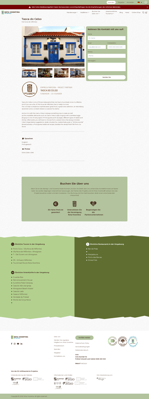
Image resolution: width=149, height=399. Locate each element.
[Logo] (11, 12)
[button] (140, 2)
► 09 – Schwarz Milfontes (21, 260)
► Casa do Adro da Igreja (21, 286)
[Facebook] (11, 344)
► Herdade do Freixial (20, 297)
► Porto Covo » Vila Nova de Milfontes (26, 249)
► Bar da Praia (92, 249)
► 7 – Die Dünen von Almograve (24, 254)
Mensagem (92, 60)
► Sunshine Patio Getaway (22, 283)
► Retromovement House (21, 280)
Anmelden (130, 2)
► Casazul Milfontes (19, 294)
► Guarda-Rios (17, 277)
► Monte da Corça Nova (21, 300)
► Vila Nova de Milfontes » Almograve (26, 252)
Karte (127, 12)
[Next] (80, 46)
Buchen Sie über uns (96, 12)
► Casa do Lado (17, 291)
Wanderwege (71, 12)
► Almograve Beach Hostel (22, 288)
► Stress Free (91, 260)
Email (89, 43)
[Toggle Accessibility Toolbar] (146, 2)
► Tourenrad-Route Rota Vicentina (25, 263)
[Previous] (26, 46)
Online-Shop (136, 12)
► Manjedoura (92, 254)
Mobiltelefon (111, 43)
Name (90, 34)
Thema (90, 52)
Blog (121, 12)
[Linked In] (21, 344)
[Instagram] (15, 344)
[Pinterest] (18, 344)
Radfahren (84, 12)
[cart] (146, 12)
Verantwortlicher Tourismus (111, 12)
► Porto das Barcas (94, 257)
